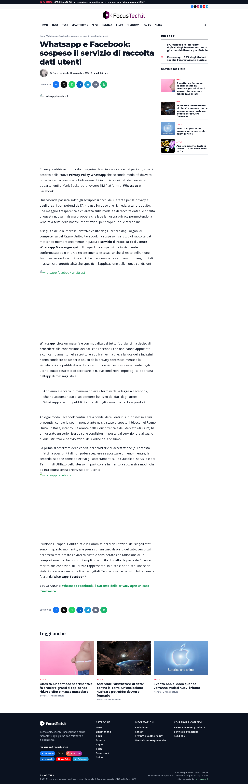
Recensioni (133, 24)
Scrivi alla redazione (186, 731)
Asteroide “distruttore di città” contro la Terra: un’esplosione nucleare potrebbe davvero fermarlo (120, 689)
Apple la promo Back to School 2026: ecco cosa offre (191, 149)
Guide (147, 24)
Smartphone (80, 24)
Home (45, 24)
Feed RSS (179, 735)
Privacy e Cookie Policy (149, 735)
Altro (159, 24)
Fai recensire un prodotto (189, 727)
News (55, 24)
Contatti (140, 731)
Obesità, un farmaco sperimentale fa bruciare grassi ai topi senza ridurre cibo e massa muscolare (66, 687)
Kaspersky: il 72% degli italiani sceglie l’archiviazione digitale (187, 58)
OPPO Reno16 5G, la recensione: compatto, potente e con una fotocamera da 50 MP (99, 2)
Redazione (141, 727)
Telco (119, 24)
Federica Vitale (60, 73)
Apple (95, 24)
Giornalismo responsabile (150, 740)
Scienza (107, 24)
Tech (65, 24)
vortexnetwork (201, 779)
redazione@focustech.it (54, 746)
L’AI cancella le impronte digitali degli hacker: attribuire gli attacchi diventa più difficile (187, 47)
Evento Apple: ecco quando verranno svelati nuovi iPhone (177, 686)
